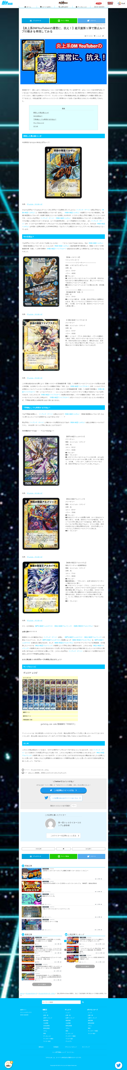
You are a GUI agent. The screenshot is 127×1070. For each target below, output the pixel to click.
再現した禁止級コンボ (41, 113)
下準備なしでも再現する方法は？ (44, 119)
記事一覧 (45, 1015)
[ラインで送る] (63, 20)
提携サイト (23, 1009)
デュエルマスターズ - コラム (40, 770)
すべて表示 (42, 984)
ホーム (22, 993)
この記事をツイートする (64, 790)
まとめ (35, 126)
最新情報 (45, 1020)
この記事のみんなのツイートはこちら (66, 798)
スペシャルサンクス (26, 1012)
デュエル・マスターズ (34, 204)
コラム (45, 1031)
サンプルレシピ (38, 123)
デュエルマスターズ (31, 993)
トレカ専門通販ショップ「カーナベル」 (63, 1052)
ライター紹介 (47, 1041)
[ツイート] (91, 20)
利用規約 (56, 1047)
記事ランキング (47, 1018)
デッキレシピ (47, 1036)
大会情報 (45, 1023)
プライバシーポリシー (71, 1047)
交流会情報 (46, 1025)
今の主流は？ (38, 116)
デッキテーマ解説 (48, 1038)
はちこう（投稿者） (34, 772)
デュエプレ (69, 1041)
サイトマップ (86, 1047)
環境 (44, 1033)
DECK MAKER (24, 1015)
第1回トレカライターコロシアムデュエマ (53, 772)
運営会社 (41, 1047)
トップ (45, 1012)
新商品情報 (46, 1028)
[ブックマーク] (35, 20)
